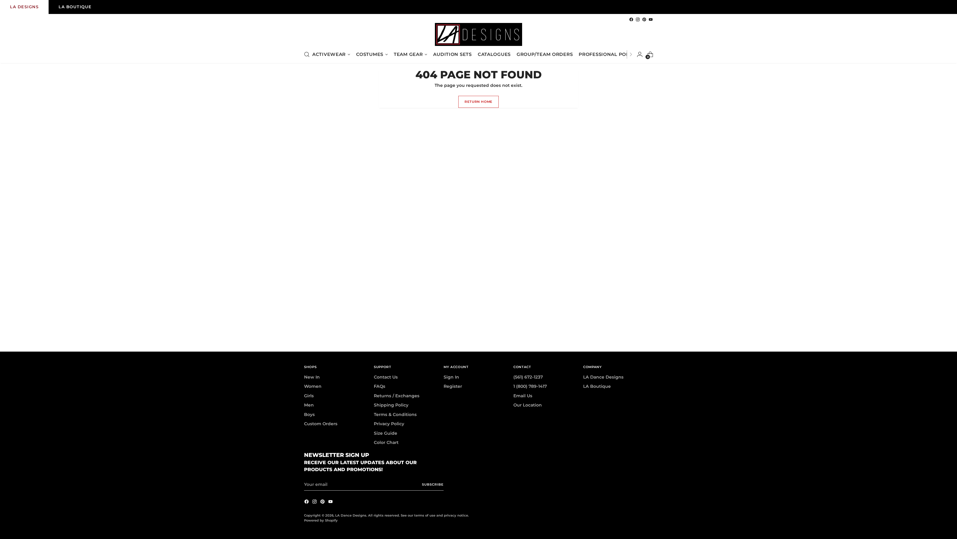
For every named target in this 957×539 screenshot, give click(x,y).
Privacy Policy (389, 423)
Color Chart (386, 442)
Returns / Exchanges (396, 395)
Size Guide (385, 433)
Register (453, 386)
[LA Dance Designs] (478, 34)
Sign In (451, 377)
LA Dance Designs (603, 377)
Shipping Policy (391, 405)
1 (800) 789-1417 (530, 386)
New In (312, 377)
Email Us (522, 395)
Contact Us (386, 377)
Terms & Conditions (395, 414)
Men (309, 405)
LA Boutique (597, 386)
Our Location (527, 405)
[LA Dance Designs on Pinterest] (644, 19)
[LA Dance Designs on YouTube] (650, 19)
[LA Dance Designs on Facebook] (631, 19)
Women (312, 386)
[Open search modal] (307, 54)
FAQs (379, 386)
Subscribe (433, 484)
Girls (309, 395)
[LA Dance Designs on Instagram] (638, 19)
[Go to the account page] (640, 54)
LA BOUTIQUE (75, 6)
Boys (309, 414)
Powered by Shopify (321, 520)
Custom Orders (320, 423)
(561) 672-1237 (528, 377)
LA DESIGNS (24, 6)
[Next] (631, 54)
